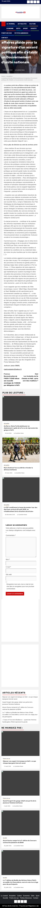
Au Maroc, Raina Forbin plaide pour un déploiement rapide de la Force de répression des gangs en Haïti (21, 428)
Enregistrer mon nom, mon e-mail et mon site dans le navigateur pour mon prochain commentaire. (20, 586)
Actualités (22, 24)
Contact (4, 38)
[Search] (38, 24)
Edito (18, 28)
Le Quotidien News (20, 70)
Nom (8, 559)
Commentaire (11, 535)
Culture (32, 24)
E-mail (8, 567)
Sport (25, 28)
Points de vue (6, 33)
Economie (9, 28)
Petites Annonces (21, 33)
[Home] (3, 24)
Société (34, 28)
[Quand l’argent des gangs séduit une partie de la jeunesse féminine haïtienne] (20, 783)
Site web (9, 574)
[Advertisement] (20, 620)
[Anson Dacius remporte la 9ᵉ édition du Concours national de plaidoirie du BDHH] (20, 822)
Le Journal (10, 24)
